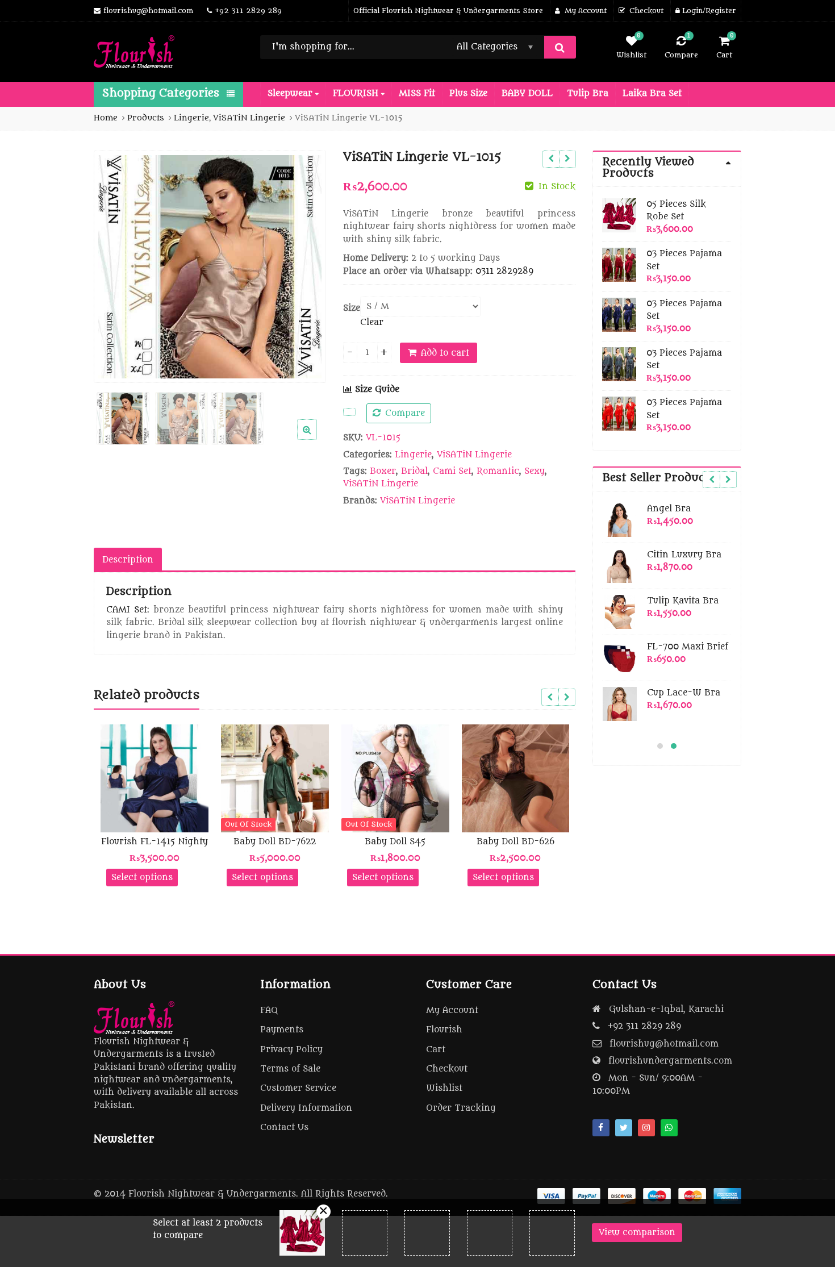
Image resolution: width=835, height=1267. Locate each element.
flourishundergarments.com (670, 1061)
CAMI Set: (127, 610)
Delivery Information (306, 1108)
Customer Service (298, 1088)
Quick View (160, 841)
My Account (452, 1010)
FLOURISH (357, 93)
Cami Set (452, 471)
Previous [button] (114, 264)
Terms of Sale (290, 1069)
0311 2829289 (504, 271)
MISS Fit (417, 93)
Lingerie (413, 455)
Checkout (446, 1069)
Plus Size (468, 93)
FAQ (269, 1010)
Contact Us (284, 1127)
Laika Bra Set (652, 93)
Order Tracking (461, 1108)
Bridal (414, 471)
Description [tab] (127, 560)
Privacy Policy (291, 1050)
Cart (435, 1050)
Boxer (383, 471)
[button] (316, 438)
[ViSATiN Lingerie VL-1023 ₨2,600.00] (567, 159)
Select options (142, 877)
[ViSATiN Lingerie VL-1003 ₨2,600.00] (550, 159)
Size (351, 308)
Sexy (534, 471)
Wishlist (444, 1088)
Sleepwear (291, 93)
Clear (371, 322)
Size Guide (375, 389)
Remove (323, 1212)
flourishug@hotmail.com (664, 1044)
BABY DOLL (527, 93)
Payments (281, 1030)
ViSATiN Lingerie (474, 455)
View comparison (637, 1232)
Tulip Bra (587, 93)
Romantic (498, 471)
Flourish (444, 1030)
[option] (210, 266)
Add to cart (445, 353)
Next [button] (305, 264)
